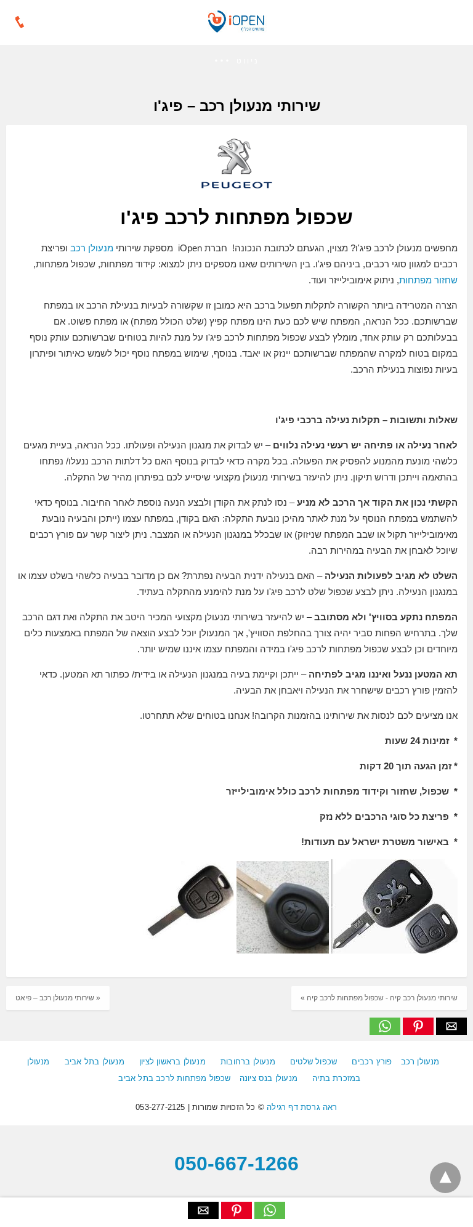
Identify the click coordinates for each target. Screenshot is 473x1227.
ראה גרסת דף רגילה (302, 1107)
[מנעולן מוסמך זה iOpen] (236, 28)
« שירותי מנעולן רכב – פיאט (57, 998)
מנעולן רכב (91, 248)
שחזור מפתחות (428, 280)
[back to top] (445, 1177)
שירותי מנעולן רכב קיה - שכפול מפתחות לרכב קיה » (379, 998)
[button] (236, 61)
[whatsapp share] (385, 1031)
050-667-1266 (236, 1163)
